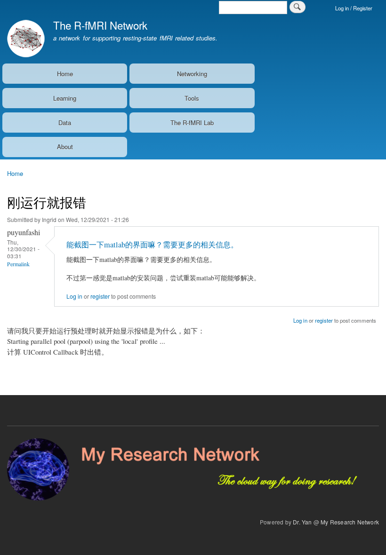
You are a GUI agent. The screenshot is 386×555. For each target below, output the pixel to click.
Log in (74, 296)
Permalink (18, 264)
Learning (64, 98)
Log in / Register (353, 8)
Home (65, 73)
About (65, 146)
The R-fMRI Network (100, 24)
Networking (192, 73)
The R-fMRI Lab (192, 122)
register (100, 296)
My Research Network (350, 522)
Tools (192, 98)
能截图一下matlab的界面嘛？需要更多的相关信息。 (152, 244)
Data (64, 122)
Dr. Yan (302, 522)
